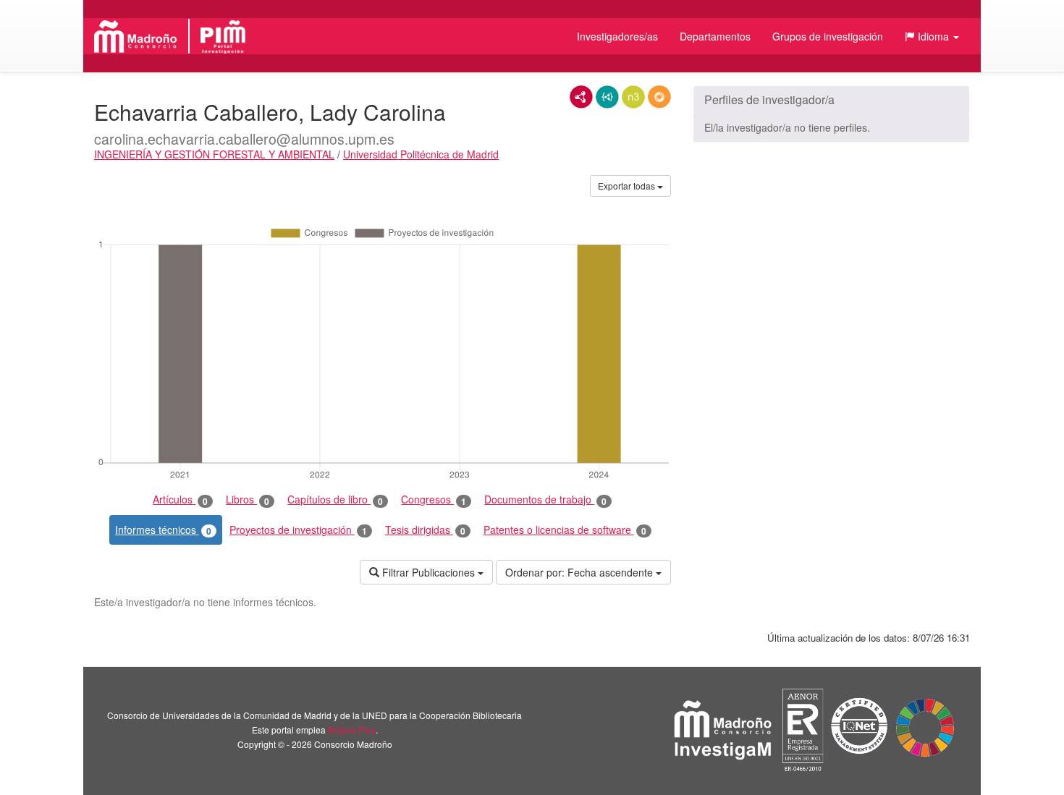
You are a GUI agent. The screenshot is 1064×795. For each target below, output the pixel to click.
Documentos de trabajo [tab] (545, 499)
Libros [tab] (247, 499)
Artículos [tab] (180, 499)
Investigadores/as (617, 36)
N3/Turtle (633, 97)
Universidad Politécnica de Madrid (421, 154)
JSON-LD (607, 97)
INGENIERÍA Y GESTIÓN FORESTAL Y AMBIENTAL (214, 154)
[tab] (831, 100)
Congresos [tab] (433, 499)
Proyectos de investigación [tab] (298, 529)
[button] (932, 36)
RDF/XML (581, 97)
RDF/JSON (659, 97)
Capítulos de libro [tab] (335, 499)
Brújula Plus (352, 729)
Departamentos (715, 36)
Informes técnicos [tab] (163, 529)
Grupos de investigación (827, 36)
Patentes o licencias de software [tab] (565, 529)
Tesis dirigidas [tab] (425, 529)
